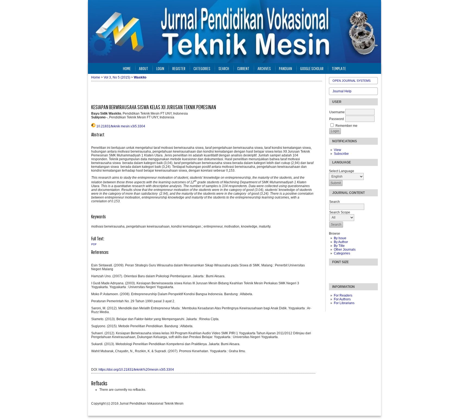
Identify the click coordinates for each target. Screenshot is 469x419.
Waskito (140, 77)
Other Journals (345, 249)
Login (160, 68)
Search (223, 68)
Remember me (346, 126)
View (337, 150)
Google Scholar (312, 68)
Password (336, 119)
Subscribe (341, 154)
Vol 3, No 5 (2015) (117, 77)
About (143, 68)
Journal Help (341, 91)
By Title (339, 246)
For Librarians (344, 303)
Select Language (341, 171)
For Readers (343, 295)
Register (178, 68)
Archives (264, 68)
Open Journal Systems (351, 80)
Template (339, 68)
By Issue (340, 238)
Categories (342, 253)
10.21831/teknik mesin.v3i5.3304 (120, 126)
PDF (94, 244)
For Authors (342, 299)
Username (337, 112)
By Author (341, 242)
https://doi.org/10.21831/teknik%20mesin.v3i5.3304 (136, 369)
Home (127, 68)
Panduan (285, 68)
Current (243, 68)
